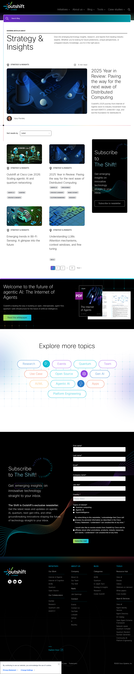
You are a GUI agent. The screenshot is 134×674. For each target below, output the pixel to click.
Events (73, 604)
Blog (89, 9)
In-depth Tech (99, 584)
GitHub (73, 618)
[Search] (7, 18)
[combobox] (35, 133)
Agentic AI (11, 192)
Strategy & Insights (14, 197)
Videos (118, 584)
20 (72, 268)
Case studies (121, 594)
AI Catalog (120, 617)
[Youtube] (20, 582)
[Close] (59, 664)
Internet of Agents (55, 577)
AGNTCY (52, 611)
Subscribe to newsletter (110, 203)
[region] (31, 667)
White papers (121, 590)
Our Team (75, 580)
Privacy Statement (9, 670)
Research (72, 197)
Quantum (22, 192)
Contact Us (75, 608)
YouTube (74, 611)
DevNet (51, 601)
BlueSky (74, 625)
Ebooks (119, 580)
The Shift (74, 584)
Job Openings (76, 594)
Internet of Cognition (56, 580)
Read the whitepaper (17, 318)
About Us (74, 577)
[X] (10, 582)
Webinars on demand (124, 587)
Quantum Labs (54, 608)
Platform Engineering (58, 197)
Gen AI (52, 259)
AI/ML (51, 584)
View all (119, 577)
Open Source (66, 187)
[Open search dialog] (129, 9)
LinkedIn (74, 615)
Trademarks (73, 663)
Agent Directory (122, 614)
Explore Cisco (54, 650)
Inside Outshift (73, 192)
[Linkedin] (15, 582)
